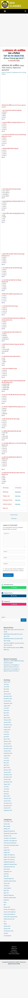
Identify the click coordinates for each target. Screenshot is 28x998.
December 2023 (8, 746)
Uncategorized (7, 935)
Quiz (5, 921)
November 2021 (8, 805)
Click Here (18, 496)
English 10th (7, 850)
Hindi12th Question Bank (10, 881)
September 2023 (8, 753)
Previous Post (13, 514)
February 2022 (7, 798)
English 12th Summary (9, 859)
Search (3, 617)
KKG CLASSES (15, 4)
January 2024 (7, 743)
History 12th (7, 883)
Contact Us (14, 948)
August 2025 (7, 705)
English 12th (7, 852)
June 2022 (6, 789)
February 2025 (7, 720)
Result (5, 923)
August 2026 (7, 682)
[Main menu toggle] (5, 11)
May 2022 (6, 791)
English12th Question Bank (10, 864)
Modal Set (6, 900)
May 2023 (6, 762)
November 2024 (8, 724)
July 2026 (6, 684)
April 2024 (6, 736)
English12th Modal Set (9, 862)
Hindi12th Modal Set (9, 878)
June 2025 (6, 710)
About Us (14, 946)
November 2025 (8, 698)
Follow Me (14, 604)
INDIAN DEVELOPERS (14, 963)
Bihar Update (7, 826)
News (5, 902)
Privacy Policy (14, 952)
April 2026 (6, 691)
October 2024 (7, 727)
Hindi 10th (6, 874)
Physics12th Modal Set (9, 914)
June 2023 (6, 760)
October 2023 (7, 751)
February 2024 (7, 741)
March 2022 (7, 796)
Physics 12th (7, 907)
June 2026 (6, 686)
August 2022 (7, 784)
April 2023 (6, 765)
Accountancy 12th (8, 821)
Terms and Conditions (14, 953)
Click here (17, 504)
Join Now (15, 587)
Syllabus (6, 933)
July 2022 (6, 786)
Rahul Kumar (7, 669)
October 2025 (7, 701)
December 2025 (8, 696)
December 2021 (8, 803)
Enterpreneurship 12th (9, 866)
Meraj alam (6, 660)
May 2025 (6, 712)
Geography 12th (8, 871)
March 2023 (7, 767)
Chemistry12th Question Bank (11, 845)
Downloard (18, 492)
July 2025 (6, 708)
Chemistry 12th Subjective (10, 840)
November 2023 (8, 748)
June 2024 (6, 734)
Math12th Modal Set (9, 895)
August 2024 (7, 729)
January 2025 (7, 722)
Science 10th (7, 928)
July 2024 (6, 731)
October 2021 (7, 808)
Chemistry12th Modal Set (10, 843)
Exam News (7, 869)
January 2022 (7, 800)
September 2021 (8, 810)
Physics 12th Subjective (10, 912)
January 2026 (7, 693)
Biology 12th (7, 828)
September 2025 (8, 703)
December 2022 (8, 774)
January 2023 (7, 772)
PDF (5, 904)
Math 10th (6, 890)
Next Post (14, 518)
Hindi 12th (6, 876)
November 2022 (8, 777)
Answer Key (7, 824)
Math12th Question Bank (10, 897)
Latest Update (7, 888)
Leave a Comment (6, 72)
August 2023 (7, 755)
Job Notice (6, 885)
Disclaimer (14, 950)
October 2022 (7, 779)
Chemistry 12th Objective (10, 838)
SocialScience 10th (16, 72)
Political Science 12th (9, 919)
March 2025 (7, 717)
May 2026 (6, 689)
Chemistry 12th (7, 835)
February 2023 (7, 770)
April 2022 (6, 793)
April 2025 (6, 715)
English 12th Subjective (9, 857)
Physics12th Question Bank (10, 916)
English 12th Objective (9, 854)
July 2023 (6, 758)
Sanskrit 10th (7, 926)
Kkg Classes (7, 665)
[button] (25, 11)
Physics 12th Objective (9, 909)
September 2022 (8, 781)
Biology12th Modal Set (9, 831)
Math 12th (6, 893)
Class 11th (6, 847)
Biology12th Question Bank (10, 833)
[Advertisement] (14, 32)
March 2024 (7, 739)
